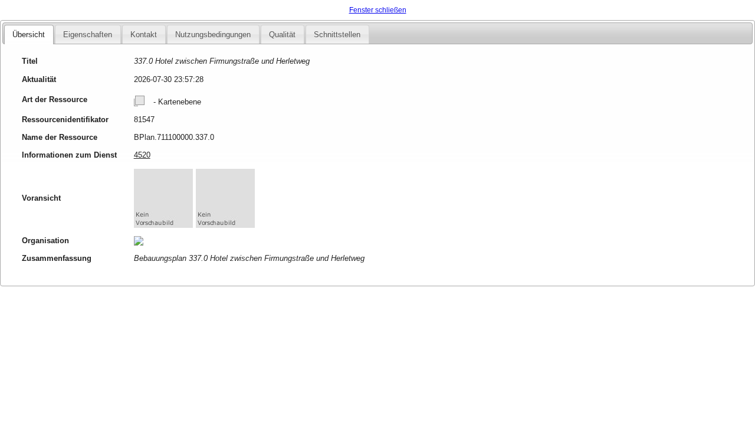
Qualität (282, 34)
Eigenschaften (87, 34)
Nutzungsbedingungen (213, 34)
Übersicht (28, 34)
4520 (142, 155)
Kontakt (143, 34)
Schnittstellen (337, 34)
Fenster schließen (377, 10)
